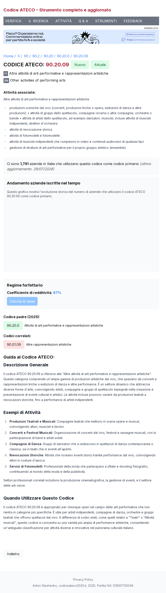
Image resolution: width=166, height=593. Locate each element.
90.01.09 (14, 344)
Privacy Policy (83, 579)
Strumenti (106, 21)
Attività (63, 21)
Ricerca (40, 21)
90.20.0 (63, 56)
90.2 (36, 56)
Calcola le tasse (22, 301)
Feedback (133, 21)
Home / (9, 56)
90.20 (48, 56)
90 (26, 56)
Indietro (13, 554)
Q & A (83, 21)
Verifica (13, 21)
